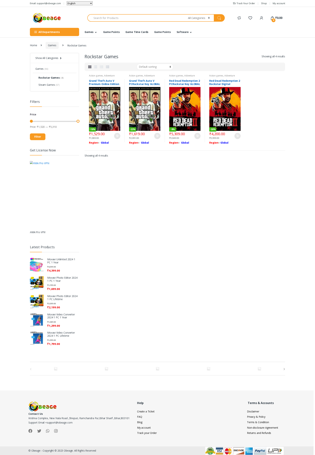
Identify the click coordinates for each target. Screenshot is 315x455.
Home (33, 45)
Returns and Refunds (259, 433)
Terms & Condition (258, 422)
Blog (139, 422)
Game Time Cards (136, 32)
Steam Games (49, 84)
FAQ (139, 416)
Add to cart (117, 136)
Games (89, 32)
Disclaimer (253, 411)
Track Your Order (246, 3)
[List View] (101, 66)
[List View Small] (107, 66)
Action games (96, 75)
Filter (37, 136)
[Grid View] (90, 66)
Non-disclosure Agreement (262, 427)
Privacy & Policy (256, 416)
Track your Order (147, 433)
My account (279, 3)
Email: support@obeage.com (45, 3)
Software (183, 32)
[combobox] (135, 18)
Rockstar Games (50, 77)
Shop (264, 3)
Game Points (111, 32)
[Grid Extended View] (95, 66)
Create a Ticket (146, 411)
